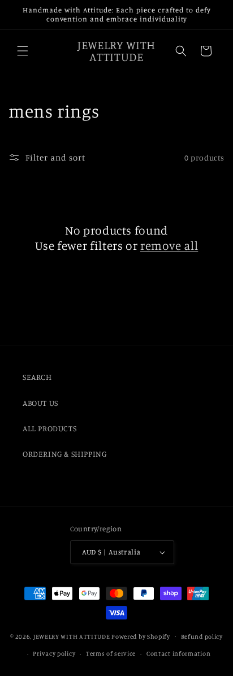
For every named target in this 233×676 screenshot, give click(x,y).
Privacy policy (54, 653)
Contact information (178, 653)
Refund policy (202, 636)
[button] (22, 50)
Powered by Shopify (140, 636)
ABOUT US (40, 403)
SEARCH (37, 377)
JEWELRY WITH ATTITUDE (71, 636)
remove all (169, 245)
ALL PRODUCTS (49, 428)
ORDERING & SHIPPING (64, 453)
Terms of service (111, 653)
